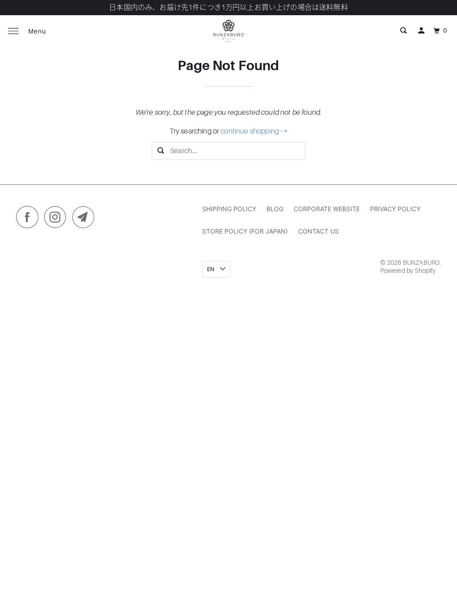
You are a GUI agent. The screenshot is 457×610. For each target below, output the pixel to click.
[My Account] (421, 31)
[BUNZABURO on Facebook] (29, 219)
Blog (274, 209)
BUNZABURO (421, 262)
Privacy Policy (395, 209)
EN (211, 269)
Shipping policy (229, 209)
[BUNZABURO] (228, 30)
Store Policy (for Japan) (245, 231)
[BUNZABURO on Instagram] (57, 219)
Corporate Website (327, 209)
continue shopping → (253, 131)
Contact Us (318, 231)
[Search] (403, 31)
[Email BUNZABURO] (85, 219)
